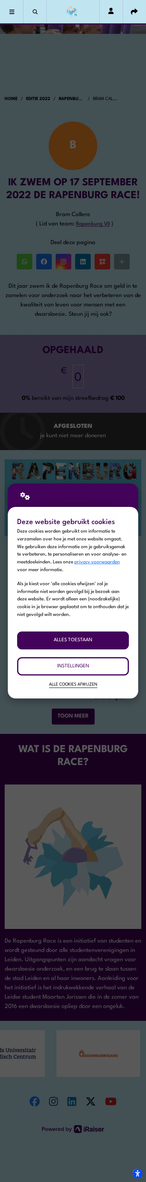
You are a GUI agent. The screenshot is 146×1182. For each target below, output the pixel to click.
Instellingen (73, 666)
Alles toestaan (73, 640)
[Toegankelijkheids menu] (137, 1173)
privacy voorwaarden (97, 562)
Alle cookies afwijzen (73, 684)
